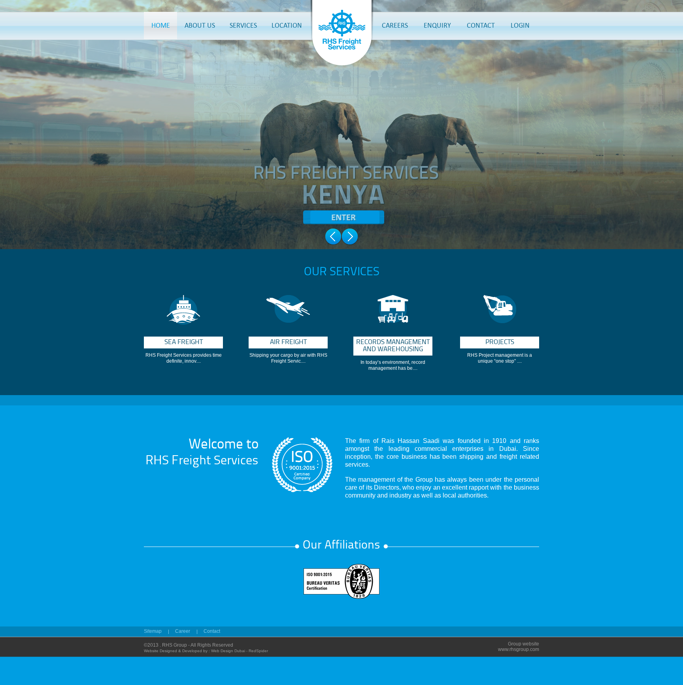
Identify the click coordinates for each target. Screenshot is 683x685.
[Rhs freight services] (342, 65)
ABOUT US (200, 25)
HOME (160, 25)
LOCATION (287, 25)
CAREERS (395, 25)
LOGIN (520, 25)
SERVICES (243, 25)
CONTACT (481, 25)
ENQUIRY (437, 25)
